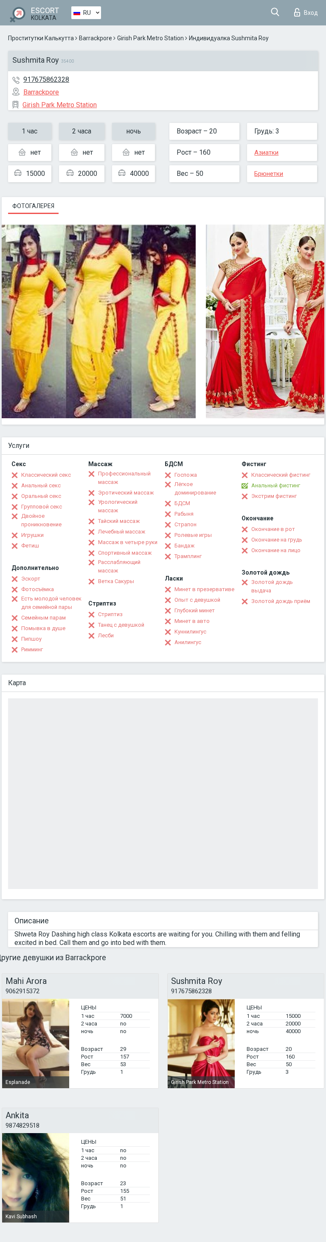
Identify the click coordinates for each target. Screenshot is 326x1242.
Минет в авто (192, 621)
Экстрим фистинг (274, 496)
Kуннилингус (190, 631)
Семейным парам (43, 617)
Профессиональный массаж (124, 477)
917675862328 (46, 79)
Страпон (185, 524)
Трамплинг (188, 556)
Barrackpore (95, 38)
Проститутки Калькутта (41, 38)
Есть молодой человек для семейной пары (51, 602)
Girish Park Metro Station (150, 38)
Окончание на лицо (276, 550)
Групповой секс (41, 506)
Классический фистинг (280, 475)
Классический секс (46, 475)
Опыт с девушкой (197, 600)
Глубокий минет (194, 610)
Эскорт (30, 578)
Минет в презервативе (204, 589)
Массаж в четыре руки (127, 542)
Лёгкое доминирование (195, 488)
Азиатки (266, 152)
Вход (311, 12)
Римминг (32, 649)
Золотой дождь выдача (272, 586)
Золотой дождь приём (280, 601)
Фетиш (30, 545)
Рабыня (184, 514)
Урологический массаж (118, 506)
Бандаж (184, 545)
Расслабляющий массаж (119, 566)
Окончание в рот (273, 529)
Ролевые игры (193, 535)
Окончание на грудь (276, 539)
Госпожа (185, 475)
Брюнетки (268, 174)
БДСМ (182, 503)
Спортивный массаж (125, 553)
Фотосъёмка (37, 589)
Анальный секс (41, 485)
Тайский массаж (119, 521)
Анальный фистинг (275, 485)
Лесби (106, 635)
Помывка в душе (43, 628)
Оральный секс (41, 496)
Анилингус (187, 642)
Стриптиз (110, 614)
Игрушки (32, 535)
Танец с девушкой (121, 625)
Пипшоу (31, 639)
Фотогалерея (33, 206)
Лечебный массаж (121, 531)
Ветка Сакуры (116, 581)
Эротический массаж (126, 492)
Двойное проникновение (41, 520)
